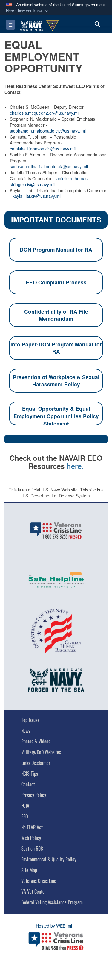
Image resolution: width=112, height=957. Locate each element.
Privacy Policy (33, 795)
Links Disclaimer (35, 762)
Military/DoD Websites (41, 752)
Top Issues (30, 719)
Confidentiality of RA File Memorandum (56, 315)
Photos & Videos (35, 741)
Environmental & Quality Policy (48, 859)
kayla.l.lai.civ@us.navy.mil (37, 196)
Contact (28, 784)
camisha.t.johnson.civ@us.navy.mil (43, 149)
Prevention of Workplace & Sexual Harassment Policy (56, 381)
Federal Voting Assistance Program (52, 902)
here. (75, 466)
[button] (27, 11)
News (25, 730)
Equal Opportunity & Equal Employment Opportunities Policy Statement (56, 415)
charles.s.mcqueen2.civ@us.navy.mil (44, 113)
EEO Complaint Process (56, 282)
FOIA (25, 805)
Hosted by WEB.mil (54, 926)
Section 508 (32, 848)
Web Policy (31, 837)
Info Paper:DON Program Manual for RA (56, 348)
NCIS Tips (29, 773)
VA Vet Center (33, 891)
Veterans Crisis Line (38, 880)
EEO (24, 816)
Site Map (29, 870)
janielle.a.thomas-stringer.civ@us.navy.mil (49, 181)
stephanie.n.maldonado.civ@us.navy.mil (48, 131)
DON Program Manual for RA (56, 249)
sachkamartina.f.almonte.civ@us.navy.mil (49, 166)
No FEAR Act (32, 827)
